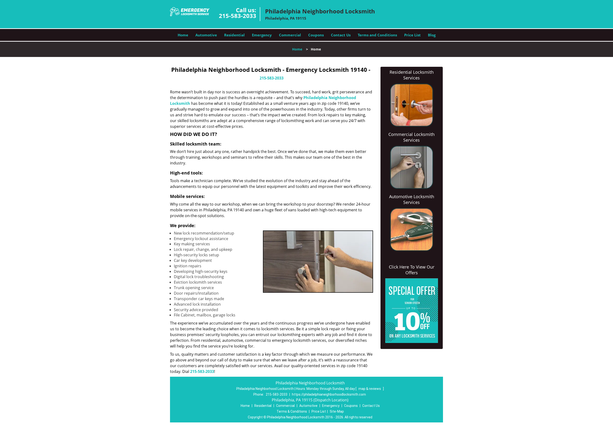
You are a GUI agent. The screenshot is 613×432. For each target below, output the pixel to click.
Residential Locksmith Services (412, 75)
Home (183, 35)
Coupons (316, 35)
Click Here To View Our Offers (411, 269)
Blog (432, 35)
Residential (234, 35)
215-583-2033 (237, 16)
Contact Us (341, 35)
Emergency (262, 35)
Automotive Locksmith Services (411, 199)
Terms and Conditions (377, 35)
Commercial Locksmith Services (411, 137)
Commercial (290, 35)
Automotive (206, 35)
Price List (412, 35)
